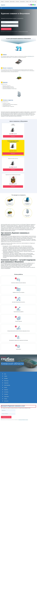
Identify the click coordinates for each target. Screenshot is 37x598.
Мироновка (6, 396)
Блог (30, 1)
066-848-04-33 (30, 56)
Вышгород (6, 380)
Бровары (6, 378)
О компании (7, 1)
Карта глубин (12, 1)
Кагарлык (6, 394)
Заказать (13, 136)
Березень (6, 389)
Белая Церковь (7, 385)
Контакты (17, 1)
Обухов (5, 376)
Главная (2, 1)
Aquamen (3, 5)
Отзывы (27, 1)
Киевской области (12, 363)
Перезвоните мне (6, 29)
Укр (33, 1)
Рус (35, 1)
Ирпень (5, 387)
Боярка (5, 398)
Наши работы (22, 1)
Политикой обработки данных (23, 31)
